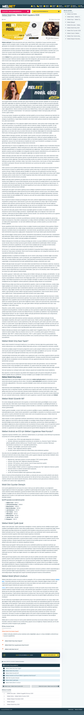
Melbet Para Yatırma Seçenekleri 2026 (74, 36)
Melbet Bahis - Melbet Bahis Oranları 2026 (18, 696)
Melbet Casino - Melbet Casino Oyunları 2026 (14, 686)
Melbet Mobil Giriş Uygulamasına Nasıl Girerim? (17, 645)
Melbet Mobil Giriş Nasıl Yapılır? (12, 668)
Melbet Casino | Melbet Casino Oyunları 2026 (74, 33)
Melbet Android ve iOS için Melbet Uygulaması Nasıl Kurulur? (20, 675)
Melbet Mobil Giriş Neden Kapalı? (10, 631)
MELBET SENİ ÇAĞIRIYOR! (50, 655)
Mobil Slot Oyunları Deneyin (11, 678)
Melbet (4, 19)
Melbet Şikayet (11, 701)
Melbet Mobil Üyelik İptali (11, 680)
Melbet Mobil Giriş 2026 (13, 704)
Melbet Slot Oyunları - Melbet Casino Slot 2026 (48, 686)
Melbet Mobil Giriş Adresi (11, 670)
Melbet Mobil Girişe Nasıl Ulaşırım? (13, 641)
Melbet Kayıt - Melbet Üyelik (74, 19)
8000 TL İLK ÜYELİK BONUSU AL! (40, 11)
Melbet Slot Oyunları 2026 (74, 30)
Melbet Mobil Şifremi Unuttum (12, 682)
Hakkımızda (70, 709)
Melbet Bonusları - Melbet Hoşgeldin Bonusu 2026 (20, 693)
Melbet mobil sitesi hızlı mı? (11, 649)
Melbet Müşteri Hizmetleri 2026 (15, 699)
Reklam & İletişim (78, 709)
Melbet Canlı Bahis (72, 14)
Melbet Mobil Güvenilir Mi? (11, 673)
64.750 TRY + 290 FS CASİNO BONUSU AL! (12, 11)
